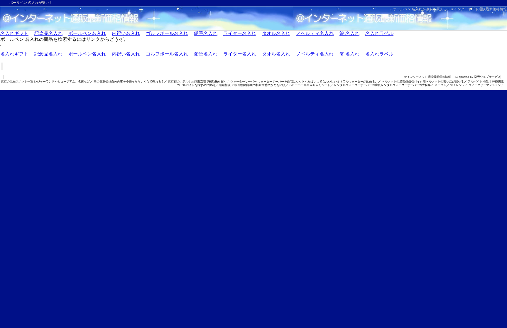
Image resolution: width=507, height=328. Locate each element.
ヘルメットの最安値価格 (398, 81)
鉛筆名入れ (205, 33)
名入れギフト (14, 33)
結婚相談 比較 (228, 85)
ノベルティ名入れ (315, 33)
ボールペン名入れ (87, 33)
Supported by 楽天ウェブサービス (478, 76)
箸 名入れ (349, 33)
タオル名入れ (276, 33)
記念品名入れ (48, 33)
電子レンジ (457, 85)
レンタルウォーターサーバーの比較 (357, 85)
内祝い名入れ (126, 33)
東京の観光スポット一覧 (17, 81)
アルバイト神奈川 (479, 81)
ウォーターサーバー (243, 81)
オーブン (440, 85)
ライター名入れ (239, 33)
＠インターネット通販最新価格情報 (478, 9)
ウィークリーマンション (485, 85)
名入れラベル (379, 33)
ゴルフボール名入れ (167, 33)
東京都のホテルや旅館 (182, 81)
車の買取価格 (102, 81)
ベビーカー (296, 85)
